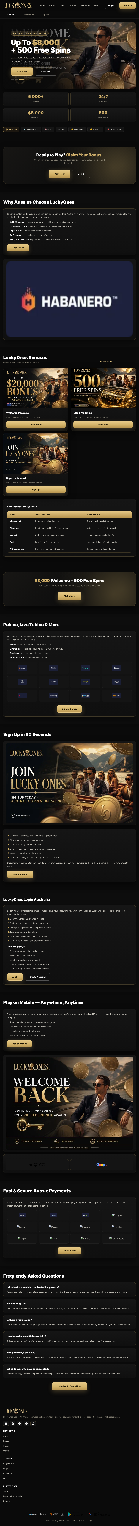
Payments (85, 5)
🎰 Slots (48, 129)
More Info (46, 71)
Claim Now (69, 596)
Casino (10, 14)
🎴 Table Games (114, 129)
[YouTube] (33, 1423)
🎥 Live (61, 129)
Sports (46, 14)
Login (5, 1468)
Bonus (52, 5)
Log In (111, 5)
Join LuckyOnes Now (69, 1386)
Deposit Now (69, 1250)
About (42, 5)
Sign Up (36, 489)
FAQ (96, 5)
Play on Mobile (19, 1043)
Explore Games (69, 709)
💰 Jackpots (95, 129)
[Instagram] (12, 1423)
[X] (26, 1423)
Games (62, 5)
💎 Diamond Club (30, 129)
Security (7, 1491)
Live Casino (28, 14)
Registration (8, 1464)
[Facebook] (6, 1423)
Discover (11, 129)
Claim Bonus (36, 424)
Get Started (18, 247)
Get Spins (103, 424)
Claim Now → (107, 362)
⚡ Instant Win (77, 129)
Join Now (127, 5)
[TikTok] (19, 1423)
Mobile (73, 5)
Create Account (20, 874)
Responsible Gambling (13, 1496)
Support (6, 1501)
